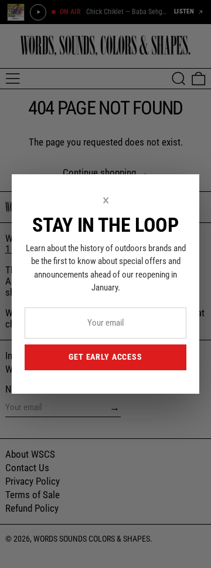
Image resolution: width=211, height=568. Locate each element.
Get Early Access (105, 356)
